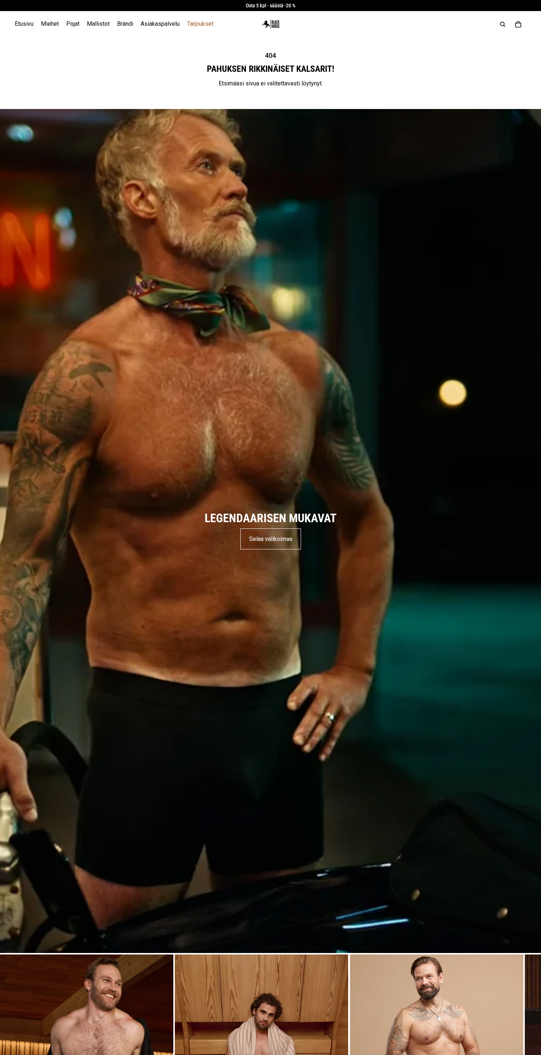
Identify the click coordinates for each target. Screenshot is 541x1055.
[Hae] (503, 24)
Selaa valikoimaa (270, 538)
